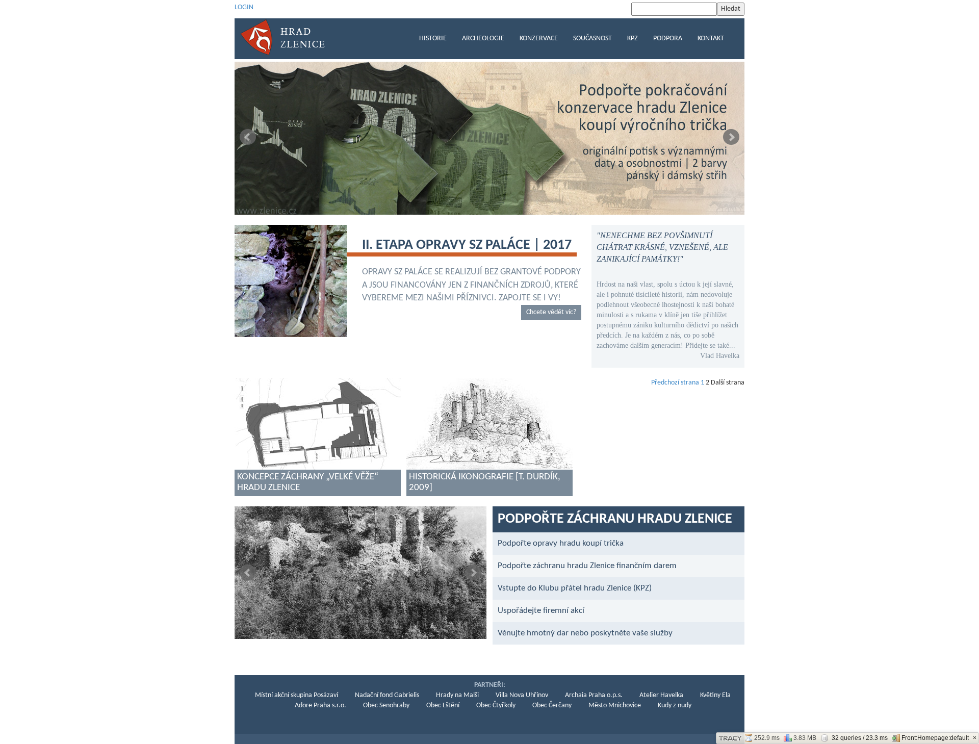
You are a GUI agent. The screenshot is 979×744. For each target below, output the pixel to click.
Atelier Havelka (661, 695)
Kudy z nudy (674, 705)
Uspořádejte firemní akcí (541, 610)
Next (731, 137)
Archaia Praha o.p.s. (594, 695)
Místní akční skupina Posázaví (296, 695)
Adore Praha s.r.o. (320, 705)
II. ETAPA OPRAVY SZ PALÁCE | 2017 (467, 245)
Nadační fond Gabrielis (387, 695)
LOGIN (244, 7)
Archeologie (483, 38)
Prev (248, 137)
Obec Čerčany (552, 705)
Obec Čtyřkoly (496, 705)
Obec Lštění (442, 705)
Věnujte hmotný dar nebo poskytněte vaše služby (585, 633)
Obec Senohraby (386, 705)
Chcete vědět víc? (551, 312)
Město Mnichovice (614, 705)
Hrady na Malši (457, 695)
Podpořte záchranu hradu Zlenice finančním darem (587, 565)
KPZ (632, 38)
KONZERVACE (539, 38)
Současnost (592, 38)
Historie (433, 38)
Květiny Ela (715, 695)
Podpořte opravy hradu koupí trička (561, 543)
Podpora (667, 38)
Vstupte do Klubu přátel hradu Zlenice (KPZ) (575, 588)
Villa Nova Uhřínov (522, 695)
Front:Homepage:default (935, 737)
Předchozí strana (675, 383)
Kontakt (711, 38)
